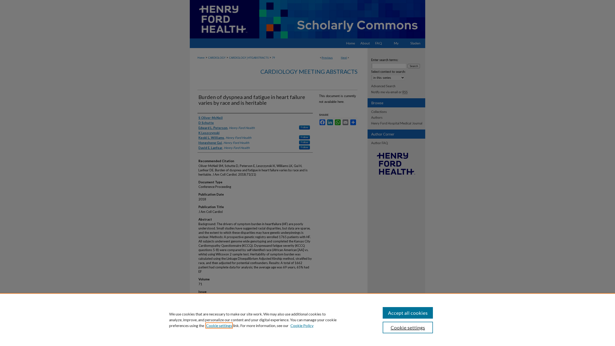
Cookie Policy (302, 325)
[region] (307, 319)
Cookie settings (219, 325)
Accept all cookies (408, 313)
